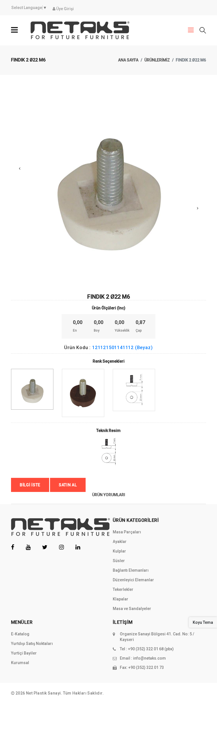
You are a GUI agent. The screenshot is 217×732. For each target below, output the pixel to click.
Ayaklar (120, 541)
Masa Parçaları (127, 532)
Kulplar (119, 551)
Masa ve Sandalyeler (132, 608)
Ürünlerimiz (157, 60)
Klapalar (120, 599)
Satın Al (68, 485)
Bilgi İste (30, 485)
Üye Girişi (64, 8)
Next (197, 208)
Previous (19, 168)
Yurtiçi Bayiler (24, 653)
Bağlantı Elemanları (131, 570)
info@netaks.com (149, 658)
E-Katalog (20, 634)
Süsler (119, 560)
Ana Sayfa (128, 60)
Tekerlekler (123, 589)
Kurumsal (20, 662)
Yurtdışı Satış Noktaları (32, 643)
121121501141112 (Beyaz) (122, 347)
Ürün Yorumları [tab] (108, 495)
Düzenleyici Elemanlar (133, 580)
